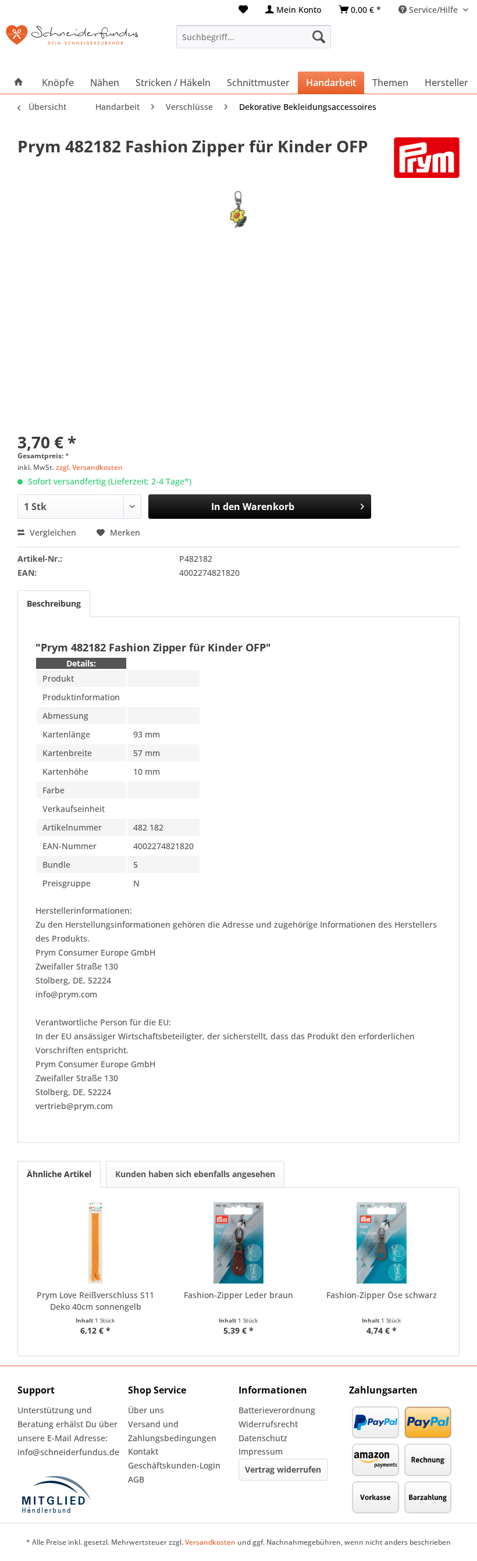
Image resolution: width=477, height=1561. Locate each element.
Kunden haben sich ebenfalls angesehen (195, 1173)
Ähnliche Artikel (59, 1173)
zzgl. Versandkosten (89, 467)
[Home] (18, 83)
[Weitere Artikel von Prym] (427, 157)
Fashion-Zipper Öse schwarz (381, 1294)
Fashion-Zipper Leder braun (238, 1294)
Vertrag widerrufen (283, 1469)
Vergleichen (51, 532)
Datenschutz (262, 1438)
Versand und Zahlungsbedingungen (172, 1431)
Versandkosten (210, 1542)
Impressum (260, 1451)
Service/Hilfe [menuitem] (433, 9)
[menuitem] (243, 9)
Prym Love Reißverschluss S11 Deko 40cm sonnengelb (95, 1300)
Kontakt (143, 1451)
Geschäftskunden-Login (174, 1465)
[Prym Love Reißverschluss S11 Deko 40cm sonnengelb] (95, 1243)
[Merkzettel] (243, 9)
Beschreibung (54, 603)
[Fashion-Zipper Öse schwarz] (381, 1243)
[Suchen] (319, 36)
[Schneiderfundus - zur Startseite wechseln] (72, 42)
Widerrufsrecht (268, 1424)
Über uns (146, 1410)
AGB (136, 1479)
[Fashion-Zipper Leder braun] (238, 1243)
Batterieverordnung (276, 1410)
